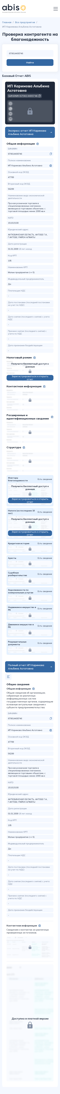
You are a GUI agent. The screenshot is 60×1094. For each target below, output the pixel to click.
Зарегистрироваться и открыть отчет (30, 378)
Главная (6, 22)
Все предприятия (25, 22)
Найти (30, 62)
